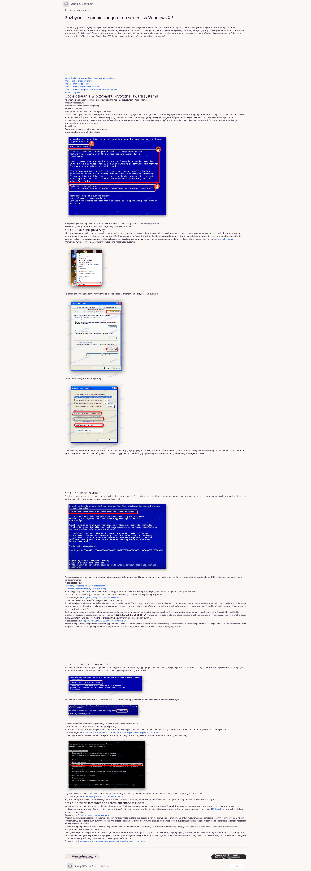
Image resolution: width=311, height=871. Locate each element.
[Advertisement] (138, 56)
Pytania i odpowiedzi (74, 92)
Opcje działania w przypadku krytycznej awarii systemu (90, 78)
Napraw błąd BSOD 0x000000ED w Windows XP (104, 620)
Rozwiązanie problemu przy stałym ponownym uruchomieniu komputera (111, 841)
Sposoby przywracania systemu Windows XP (103, 796)
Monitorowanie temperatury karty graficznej (85, 588)
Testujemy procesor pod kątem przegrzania (85, 585)
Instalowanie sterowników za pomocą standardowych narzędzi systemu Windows (120, 732)
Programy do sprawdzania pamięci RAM (101, 597)
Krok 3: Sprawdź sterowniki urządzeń (82, 86)
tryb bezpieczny (227, 239)
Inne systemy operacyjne (80, 10)
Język (236, 866)
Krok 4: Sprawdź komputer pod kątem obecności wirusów (91, 89)
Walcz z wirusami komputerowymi (93, 815)
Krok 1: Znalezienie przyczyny (78, 81)
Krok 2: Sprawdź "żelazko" (77, 83)
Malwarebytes (218, 809)
